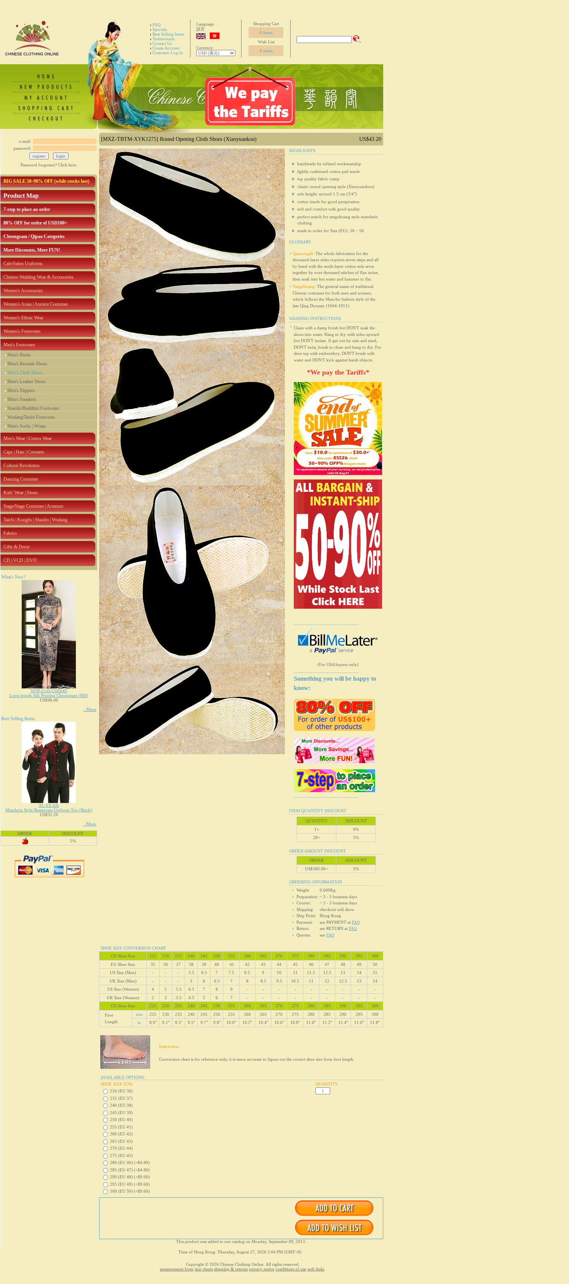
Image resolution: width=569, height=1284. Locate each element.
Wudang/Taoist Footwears (31, 417)
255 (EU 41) (121, 1127)
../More (89, 709)
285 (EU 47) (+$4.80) (130, 1170)
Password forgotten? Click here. (49, 165)
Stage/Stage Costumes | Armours (33, 506)
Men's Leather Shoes (26, 381)
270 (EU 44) (121, 1148)
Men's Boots (19, 355)
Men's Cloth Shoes (24, 372)
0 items (266, 32)
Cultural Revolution (21, 465)
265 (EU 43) (121, 1141)
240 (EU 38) (121, 1105)
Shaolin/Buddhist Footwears (33, 408)
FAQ (157, 24)
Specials (160, 29)
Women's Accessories (23, 290)
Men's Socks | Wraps (26, 426)
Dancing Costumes (20, 479)
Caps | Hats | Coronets (23, 452)
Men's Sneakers (21, 399)
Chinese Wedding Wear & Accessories (38, 277)
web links (315, 1269)
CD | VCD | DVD (20, 560)
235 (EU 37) (121, 1098)
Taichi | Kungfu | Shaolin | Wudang (35, 519)
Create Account (166, 48)
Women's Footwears (22, 331)
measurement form (177, 1269)
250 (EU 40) (121, 1119)
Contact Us (162, 43)
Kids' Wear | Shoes (20, 492)
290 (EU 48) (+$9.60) (130, 1176)
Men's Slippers (21, 390)
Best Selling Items (168, 34)
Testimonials (164, 38)
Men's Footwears (19, 345)
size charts (204, 1269)
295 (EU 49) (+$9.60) (130, 1184)
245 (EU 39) (121, 1112)
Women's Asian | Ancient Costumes (35, 304)
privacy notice (261, 1269)
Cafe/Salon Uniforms (23, 263)
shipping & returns (231, 1269)
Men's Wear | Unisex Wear (27, 438)
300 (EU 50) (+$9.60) (130, 1191)
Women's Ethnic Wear (23, 317)
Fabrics (10, 533)
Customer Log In (168, 52)
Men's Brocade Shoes (27, 363)
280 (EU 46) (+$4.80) (130, 1162)
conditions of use (291, 1269)
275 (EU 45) (121, 1155)
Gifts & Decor (16, 547)
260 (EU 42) (121, 1134)
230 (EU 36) (121, 1091)
